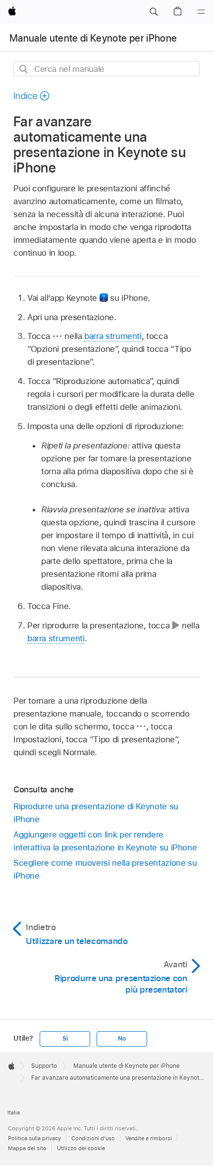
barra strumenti (113, 336)
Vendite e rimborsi (148, 1138)
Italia (13, 1112)
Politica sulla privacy (34, 1138)
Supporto (44, 1065)
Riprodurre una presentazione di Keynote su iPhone (95, 812)
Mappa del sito (27, 1148)
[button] (153, 12)
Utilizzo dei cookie (81, 1148)
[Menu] (201, 12)
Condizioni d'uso (93, 1138)
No (122, 1038)
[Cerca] (24, 69)
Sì (65, 1038)
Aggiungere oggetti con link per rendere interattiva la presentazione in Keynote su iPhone (105, 841)
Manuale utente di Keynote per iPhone (93, 38)
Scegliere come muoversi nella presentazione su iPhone (105, 869)
